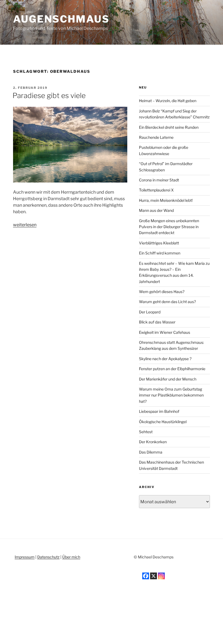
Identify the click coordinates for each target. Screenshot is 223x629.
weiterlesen (24, 224)
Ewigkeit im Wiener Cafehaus (164, 332)
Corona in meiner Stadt (159, 180)
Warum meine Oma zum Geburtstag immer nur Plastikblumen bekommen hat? (171, 395)
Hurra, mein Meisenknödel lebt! (166, 200)
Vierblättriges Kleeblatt (159, 243)
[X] (153, 576)
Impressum (25, 557)
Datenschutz (48, 557)
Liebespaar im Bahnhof (159, 411)
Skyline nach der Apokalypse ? (165, 358)
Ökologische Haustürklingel (163, 421)
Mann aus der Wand (156, 210)
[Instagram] (161, 576)
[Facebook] (145, 576)
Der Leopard (149, 312)
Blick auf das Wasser (157, 322)
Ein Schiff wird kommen (159, 253)
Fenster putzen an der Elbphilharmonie (172, 368)
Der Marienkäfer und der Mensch (167, 379)
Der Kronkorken (153, 441)
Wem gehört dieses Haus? (161, 291)
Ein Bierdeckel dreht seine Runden (169, 127)
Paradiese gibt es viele (49, 95)
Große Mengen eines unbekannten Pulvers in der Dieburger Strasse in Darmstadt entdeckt (169, 226)
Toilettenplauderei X (156, 190)
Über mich (71, 557)
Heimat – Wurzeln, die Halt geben (167, 100)
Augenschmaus (61, 19)
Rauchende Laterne (156, 137)
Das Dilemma (150, 452)
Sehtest (146, 431)
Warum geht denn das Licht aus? (167, 301)
